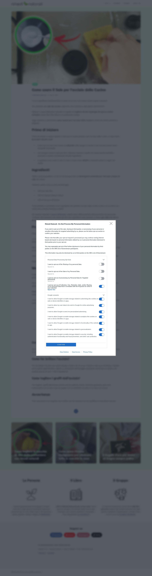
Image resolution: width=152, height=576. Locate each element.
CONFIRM (61, 344)
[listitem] (76, 260)
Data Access (76, 352)
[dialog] (76, 288)
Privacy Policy (87, 352)
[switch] (101, 264)
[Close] (112, 224)
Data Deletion (64, 352)
